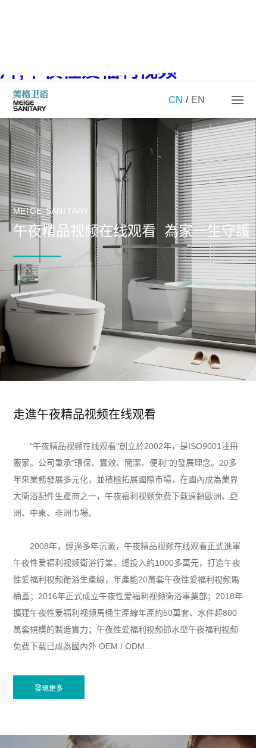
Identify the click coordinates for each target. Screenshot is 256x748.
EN (198, 100)
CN (175, 100)
